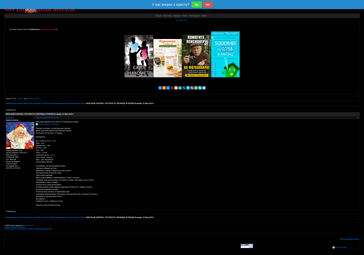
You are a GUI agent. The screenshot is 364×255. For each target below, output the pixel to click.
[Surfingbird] (188, 88)
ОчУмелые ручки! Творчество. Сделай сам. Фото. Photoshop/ (33, 103)
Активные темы (181, 20)
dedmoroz (10, 118)
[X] (172, 88)
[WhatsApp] (196, 88)
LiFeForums (27, 225)
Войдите (21, 98)
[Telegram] (204, 88)
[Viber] (192, 88)
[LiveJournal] (184, 88)
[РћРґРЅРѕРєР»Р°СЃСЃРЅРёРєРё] (164, 88)
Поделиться (40, 117)
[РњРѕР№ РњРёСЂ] (168, 88)
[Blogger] (176, 88)
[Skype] (200, 88)
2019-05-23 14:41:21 (52, 117)
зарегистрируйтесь (34, 98)
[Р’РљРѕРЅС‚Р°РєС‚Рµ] (160, 88)
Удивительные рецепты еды (73, 103)
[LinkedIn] (180, 88)
